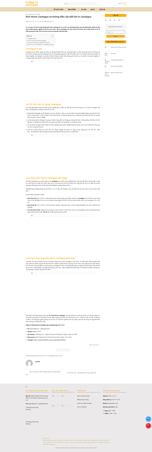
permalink (60, 355)
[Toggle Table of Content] (51, 36)
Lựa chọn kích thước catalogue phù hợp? (38, 42)
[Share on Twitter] (60, 350)
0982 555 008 (116, 399)
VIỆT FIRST (61, 325)
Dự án (83, 9)
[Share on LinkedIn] (68, 350)
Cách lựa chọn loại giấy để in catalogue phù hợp (40, 44)
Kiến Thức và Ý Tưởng (34, 14)
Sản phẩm (72, 9)
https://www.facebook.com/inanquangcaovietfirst (49, 340)
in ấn (94, 181)
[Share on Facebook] (57, 350)
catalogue (30, 27)
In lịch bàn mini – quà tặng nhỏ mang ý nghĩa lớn (81, 373)
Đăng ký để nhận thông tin (116, 26)
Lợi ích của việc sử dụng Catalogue (37, 40)
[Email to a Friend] (63, 350)
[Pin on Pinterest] (65, 350)
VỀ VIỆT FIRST (58, 9)
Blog (93, 9)
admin (42, 21)
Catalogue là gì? (32, 38)
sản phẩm (64, 27)
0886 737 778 (112, 396)
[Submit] (96, 3)
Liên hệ (102, 9)
